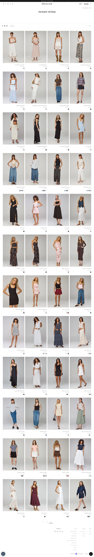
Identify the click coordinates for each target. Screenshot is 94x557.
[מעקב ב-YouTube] (57, 531)
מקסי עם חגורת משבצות (64, 105)
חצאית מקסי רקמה (20, 146)
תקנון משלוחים (73, 538)
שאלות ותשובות (73, 531)
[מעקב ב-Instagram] (60, 531)
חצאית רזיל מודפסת (20, 268)
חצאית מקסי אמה (88, 350)
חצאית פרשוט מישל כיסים (86, 431)
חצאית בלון (67, 227)
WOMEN (86, 4)
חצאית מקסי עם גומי (87, 227)
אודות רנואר (83, 531)
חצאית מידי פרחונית (65, 268)
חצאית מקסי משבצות (20, 105)
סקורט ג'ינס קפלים (43, 472)
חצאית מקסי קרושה (20, 513)
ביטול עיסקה (74, 542)
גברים (90, 533)
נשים (90, 531)
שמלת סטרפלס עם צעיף (42, 146)
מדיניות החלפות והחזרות (71, 540)
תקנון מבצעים (73, 535)
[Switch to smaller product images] (4, 26)
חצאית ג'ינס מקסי (43, 431)
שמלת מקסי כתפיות (43, 64)
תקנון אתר (74, 533)
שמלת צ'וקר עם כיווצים (64, 146)
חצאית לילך (22, 227)
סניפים (84, 533)
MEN (80, 4)
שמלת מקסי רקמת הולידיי (19, 64)
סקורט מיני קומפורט (87, 105)
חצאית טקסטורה (43, 227)
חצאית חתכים (66, 513)
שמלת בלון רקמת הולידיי (64, 64)
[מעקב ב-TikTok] (55, 531)
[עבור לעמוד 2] (43, 521)
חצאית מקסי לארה (87, 309)
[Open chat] (91, 554)
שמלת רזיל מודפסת (43, 268)
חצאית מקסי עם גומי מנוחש (86, 64)
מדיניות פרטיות (73, 545)
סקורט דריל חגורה (65, 309)
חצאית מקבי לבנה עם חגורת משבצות (40, 105)
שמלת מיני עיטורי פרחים (19, 309)
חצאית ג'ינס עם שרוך (87, 187)
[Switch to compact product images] (2, 26)
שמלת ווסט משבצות (20, 350)
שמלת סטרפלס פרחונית (42, 309)
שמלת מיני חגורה (66, 431)
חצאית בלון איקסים (87, 390)
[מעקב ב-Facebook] (62, 531)
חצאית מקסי (44, 390)
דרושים (83, 535)
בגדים (90, 8)
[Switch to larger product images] (6, 26)
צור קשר (74, 549)
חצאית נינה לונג (21, 431)
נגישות (75, 547)
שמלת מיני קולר (88, 146)
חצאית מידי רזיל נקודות (86, 268)
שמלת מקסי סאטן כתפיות (19, 390)
